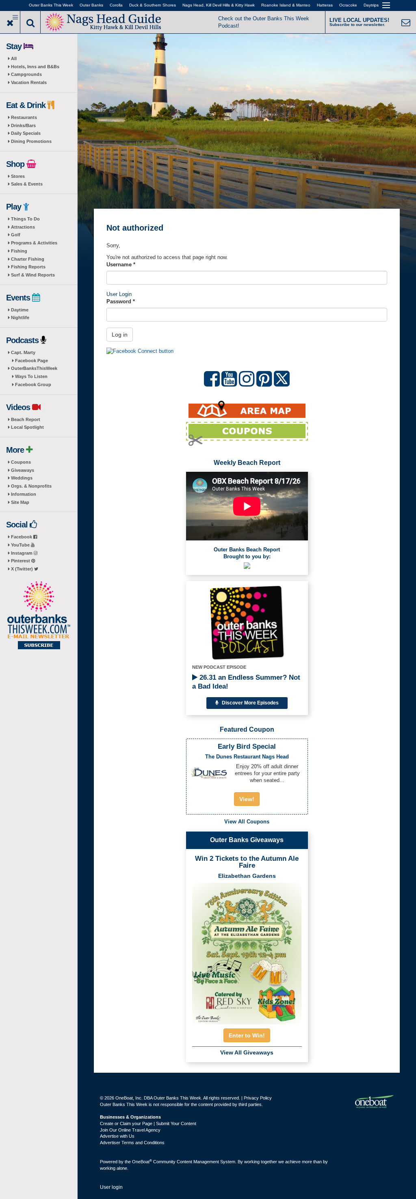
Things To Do (25, 218)
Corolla (116, 5)
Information (23, 494)
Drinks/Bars (23, 125)
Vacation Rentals (29, 82)
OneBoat (142, 1161)
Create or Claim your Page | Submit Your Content (148, 1123)
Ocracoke (348, 5)
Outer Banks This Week (51, 5)
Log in (120, 334)
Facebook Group (33, 384)
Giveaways (22, 470)
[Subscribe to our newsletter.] (38, 615)
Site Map (20, 502)
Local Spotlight (27, 427)
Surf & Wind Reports (33, 274)
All (14, 58)
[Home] (104, 21)
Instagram (22, 553)
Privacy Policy (258, 1097)
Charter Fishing (27, 259)
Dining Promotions (31, 141)
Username (120, 264)
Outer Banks (91, 5)
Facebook (22, 536)
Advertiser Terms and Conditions (132, 1142)
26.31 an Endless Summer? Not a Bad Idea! (246, 682)
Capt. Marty (23, 352)
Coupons (21, 462)
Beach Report (25, 419)
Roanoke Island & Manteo (285, 5)
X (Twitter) (22, 568)
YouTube (21, 544)
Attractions (23, 227)
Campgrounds (26, 74)
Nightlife (20, 317)
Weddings (21, 477)
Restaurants (24, 117)
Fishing (19, 250)
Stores (18, 176)
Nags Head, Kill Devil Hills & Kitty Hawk (218, 5)
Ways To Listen (31, 376)
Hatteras (325, 5)
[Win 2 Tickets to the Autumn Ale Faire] (247, 951)
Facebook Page (31, 360)
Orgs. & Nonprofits (31, 486)
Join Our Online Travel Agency (130, 1130)
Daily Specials (26, 133)
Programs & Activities (34, 242)
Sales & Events (27, 183)
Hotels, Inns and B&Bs (35, 66)
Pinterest (21, 560)
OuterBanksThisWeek (34, 368)
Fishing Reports (28, 266)
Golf (15, 234)
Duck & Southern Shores (152, 5)
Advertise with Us (117, 1136)
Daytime (19, 309)
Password (120, 301)
